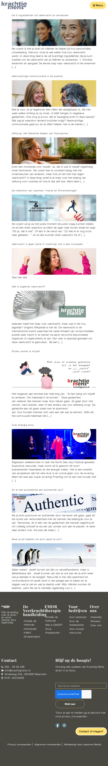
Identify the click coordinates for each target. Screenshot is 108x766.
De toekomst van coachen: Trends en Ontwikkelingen (44, 190)
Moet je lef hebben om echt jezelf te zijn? (37, 539)
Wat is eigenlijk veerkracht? (29, 286)
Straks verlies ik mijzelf (26, 351)
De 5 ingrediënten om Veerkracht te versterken (40, 15)
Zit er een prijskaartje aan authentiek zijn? (38, 489)
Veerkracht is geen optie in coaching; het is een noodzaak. (48, 244)
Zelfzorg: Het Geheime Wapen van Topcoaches (40, 133)
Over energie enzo (23, 425)
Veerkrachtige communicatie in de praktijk (37, 76)
